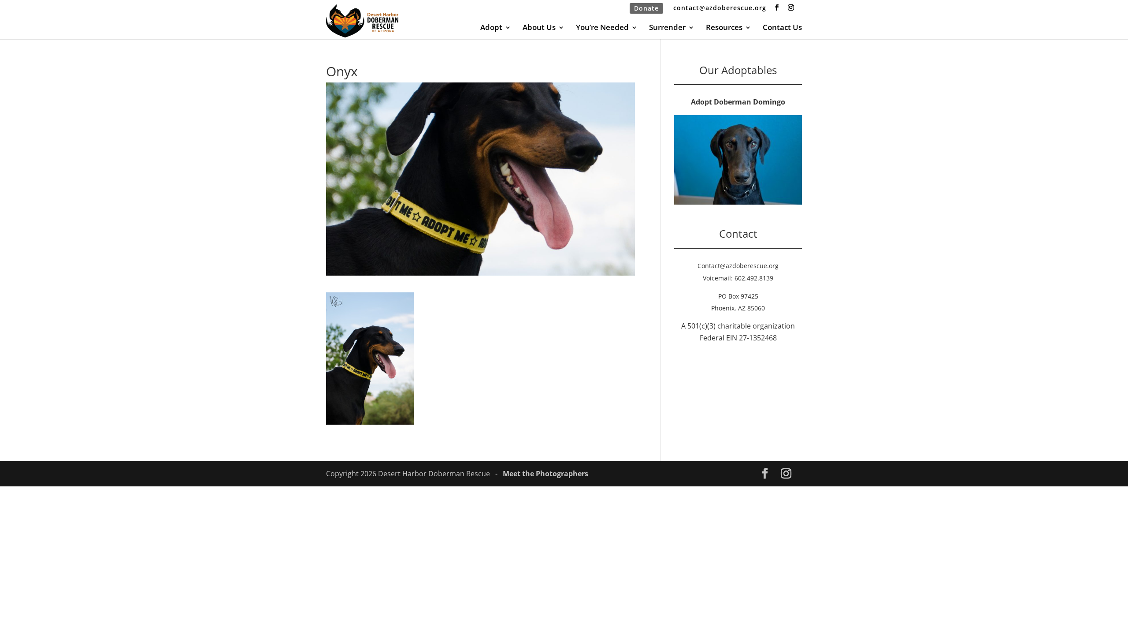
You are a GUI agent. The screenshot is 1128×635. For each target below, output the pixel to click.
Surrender (667, 28)
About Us (539, 28)
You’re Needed (602, 28)
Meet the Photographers (545, 473)
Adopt (491, 28)
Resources (724, 28)
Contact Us (782, 28)
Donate (646, 8)
